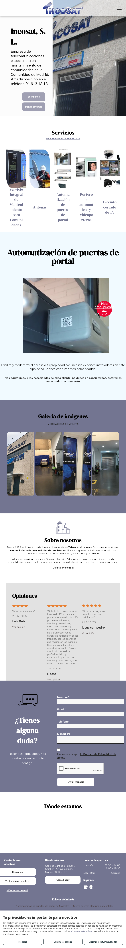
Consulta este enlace (81, 931)
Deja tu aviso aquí (63, 567)
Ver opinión (18, 626)
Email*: (62, 709)
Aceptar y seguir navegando (103, 941)
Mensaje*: (63, 733)
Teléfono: (63, 721)
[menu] (119, 8)
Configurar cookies (63, 941)
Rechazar (22, 941)
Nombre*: (63, 697)
